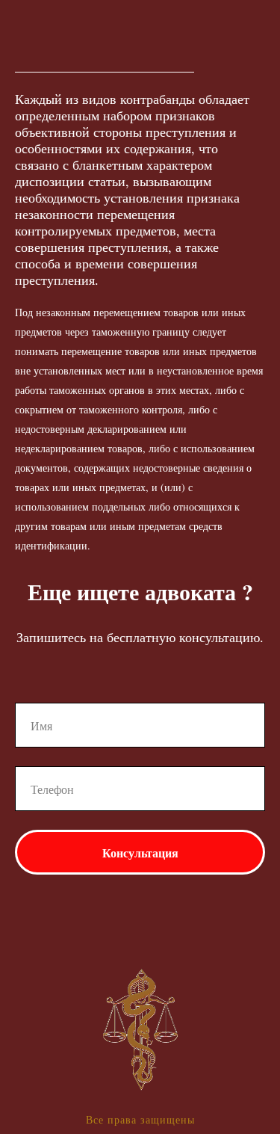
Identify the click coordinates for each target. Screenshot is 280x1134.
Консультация (140, 852)
